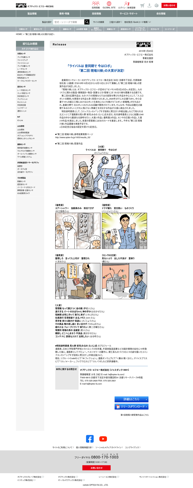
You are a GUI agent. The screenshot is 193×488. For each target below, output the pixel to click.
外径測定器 (21, 105)
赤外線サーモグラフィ (25, 172)
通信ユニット (22, 111)
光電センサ (23, 29)
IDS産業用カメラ (23, 193)
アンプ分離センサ (23, 66)
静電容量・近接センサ (25, 190)
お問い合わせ (169, 5)
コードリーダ (169, 29)
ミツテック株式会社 (25, 480)
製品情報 (32, 13)
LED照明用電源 (23, 132)
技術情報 (96, 13)
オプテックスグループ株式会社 (29, 476)
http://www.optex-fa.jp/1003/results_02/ (72, 137)
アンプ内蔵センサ (23, 57)
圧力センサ (155, 29)
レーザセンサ (22, 69)
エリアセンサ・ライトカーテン (140, 29)
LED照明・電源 (81, 29)
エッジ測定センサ (23, 93)
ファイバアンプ (22, 60)
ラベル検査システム (24, 157)
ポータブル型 (22, 169)
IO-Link (20, 120)
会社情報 (160, 13)
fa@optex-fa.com (116, 374)
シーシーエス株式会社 (107, 476)
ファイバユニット (23, 63)
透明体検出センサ (24, 72)
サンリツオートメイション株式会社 (152, 476)
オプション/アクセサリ (25, 135)
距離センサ (111, 29)
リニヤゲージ (22, 108)
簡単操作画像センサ (24, 148)
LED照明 (20, 129)
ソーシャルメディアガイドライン (108, 447)
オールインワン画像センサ (26, 154)
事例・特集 (64, 13)
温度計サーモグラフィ (96, 29)
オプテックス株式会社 (66, 476)
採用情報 (96, 7)
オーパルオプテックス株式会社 (70, 480)
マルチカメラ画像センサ (25, 151)
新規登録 (131, 7)
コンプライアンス (132, 447)
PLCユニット (22, 102)
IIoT (52, 29)
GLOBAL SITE (109, 7)
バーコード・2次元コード (26, 187)
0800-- (105, 456)
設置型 (19, 166)
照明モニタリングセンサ (25, 138)
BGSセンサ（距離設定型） (26, 75)
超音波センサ (126, 29)
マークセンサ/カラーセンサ (27, 81)
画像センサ (67, 29)
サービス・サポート (129, 13)
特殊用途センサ (23, 78)
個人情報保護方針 (84, 447)
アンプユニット (22, 99)
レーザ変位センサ (23, 90)
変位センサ (38, 29)
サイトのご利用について (62, 447)
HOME (19, 34)
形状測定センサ (23, 96)
